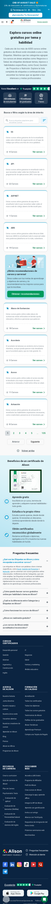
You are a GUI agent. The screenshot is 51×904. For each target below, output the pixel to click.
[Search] (5, 19)
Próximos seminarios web (34, 830)
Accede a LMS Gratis (33, 776)
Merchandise (30, 835)
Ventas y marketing (32, 665)
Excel (19, 569)
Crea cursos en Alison (33, 790)
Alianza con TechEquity (34, 817)
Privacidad (12, 901)
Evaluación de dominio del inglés (11, 823)
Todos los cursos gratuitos (35, 711)
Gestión (6, 655)
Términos (19, 901)
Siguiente (36, 441)
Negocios (28, 655)
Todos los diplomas (32, 706)
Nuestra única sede (10, 714)
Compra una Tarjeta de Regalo (36, 734)
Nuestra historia (9, 696)
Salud (27, 660)
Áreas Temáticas (31, 725)
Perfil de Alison (30, 785)
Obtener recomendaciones (25, 294)
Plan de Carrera (8, 789)
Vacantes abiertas (10, 719)
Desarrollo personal (10, 650)
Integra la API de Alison (33, 803)
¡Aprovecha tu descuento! (25, 15)
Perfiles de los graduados (34, 720)
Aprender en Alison (10, 732)
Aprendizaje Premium (33, 730)
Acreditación (30, 696)
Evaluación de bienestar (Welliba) (12, 807)
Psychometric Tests (10, 793)
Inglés (5, 673)
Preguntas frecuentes (38, 850)
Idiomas (6, 660)
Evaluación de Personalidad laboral (12, 815)
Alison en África (9, 746)
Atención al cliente (37, 855)
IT (25, 650)
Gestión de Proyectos (30, 569)
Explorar (2, 22)
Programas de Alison (10, 751)
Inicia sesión (42, 22)
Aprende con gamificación (35, 808)
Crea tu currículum (10, 776)
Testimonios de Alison (33, 715)
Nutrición (6, 572)
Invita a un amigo (31, 813)
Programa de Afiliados (33, 780)
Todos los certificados (33, 701)
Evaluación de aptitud (10, 799)
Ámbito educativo (31, 669)
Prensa (5, 741)
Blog (4, 736)
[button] (25, 560)
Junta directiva (8, 701)
